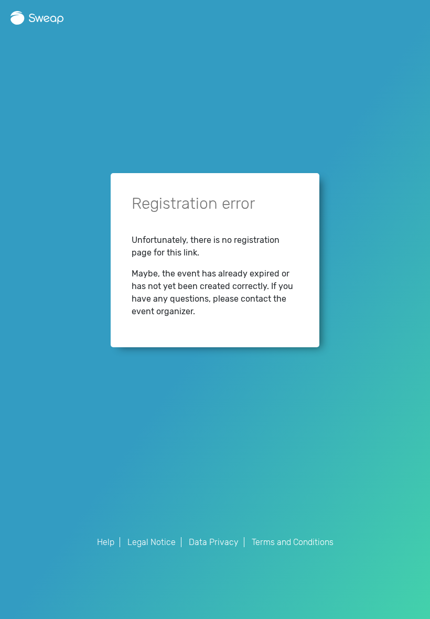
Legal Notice (151, 542)
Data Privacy (214, 542)
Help (105, 542)
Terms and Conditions (293, 542)
